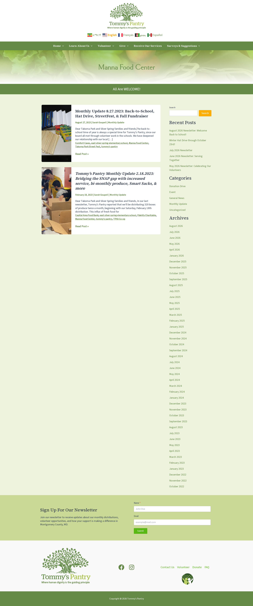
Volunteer (183, 567)
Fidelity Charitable (146, 215)
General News (176, 198)
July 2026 (174, 232)
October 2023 (176, 415)
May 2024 (174, 374)
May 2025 (174, 303)
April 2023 (174, 451)
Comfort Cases (82, 143)
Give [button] (122, 46)
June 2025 (174, 297)
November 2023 (178, 409)
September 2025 (178, 279)
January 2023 (176, 469)
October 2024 (176, 344)
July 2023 (174, 433)
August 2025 (176, 285)
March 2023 (175, 457)
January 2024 (176, 398)
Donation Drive (177, 186)
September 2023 (178, 421)
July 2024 (174, 362)
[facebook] (121, 567)
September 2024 (178, 350)
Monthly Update (116, 122)
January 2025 (176, 327)
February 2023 (177, 463)
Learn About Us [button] (79, 46)
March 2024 (175, 386)
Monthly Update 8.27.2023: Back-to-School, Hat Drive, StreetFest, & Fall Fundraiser (114, 113)
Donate (197, 567)
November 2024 (178, 338)
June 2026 (174, 238)
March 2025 (175, 315)
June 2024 (174, 368)
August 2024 (176, 356)
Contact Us (167, 567)
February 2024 (177, 392)
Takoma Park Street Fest (87, 146)
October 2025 (176, 273)
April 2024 (174, 380)
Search (172, 107)
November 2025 (178, 267)
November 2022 (178, 480)
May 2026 (174, 244)
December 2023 (177, 403)
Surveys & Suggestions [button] (182, 46)
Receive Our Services (148, 46)
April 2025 (174, 309)
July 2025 (174, 291)
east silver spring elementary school (109, 143)
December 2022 (177, 474)
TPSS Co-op (119, 219)
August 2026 (176, 226)
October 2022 (176, 486)
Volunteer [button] (104, 46)
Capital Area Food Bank (87, 215)
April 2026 (174, 250)
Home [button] (57, 46)
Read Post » (82, 154)
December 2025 (177, 261)
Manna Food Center (138, 143)
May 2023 (174, 445)
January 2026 (176, 256)
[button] (62, 46)
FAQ (207, 567)
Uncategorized (177, 210)
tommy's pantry (109, 146)
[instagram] (131, 567)
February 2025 (177, 321)
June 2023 (174, 439)
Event (172, 192)
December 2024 (177, 332)
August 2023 (176, 427)
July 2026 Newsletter (180, 150)
